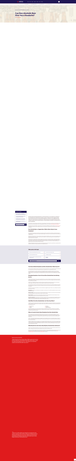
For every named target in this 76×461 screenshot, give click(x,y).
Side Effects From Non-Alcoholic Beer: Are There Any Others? (21, 221)
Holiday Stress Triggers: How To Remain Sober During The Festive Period (35, 257)
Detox (30, 1)
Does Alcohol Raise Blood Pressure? (33, 254)
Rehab (28, 1)
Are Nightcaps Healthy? (48, 254)
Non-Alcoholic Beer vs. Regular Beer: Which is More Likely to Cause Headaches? (21, 214)
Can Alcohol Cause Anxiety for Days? (50, 252)
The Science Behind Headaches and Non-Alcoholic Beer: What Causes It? (21, 216)
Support (32, 1)
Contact (42, 1)
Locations (35, 1)
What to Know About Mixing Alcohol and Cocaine (34, 252)
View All (47, 257)
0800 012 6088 (42, 331)
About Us (37, 1)
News (39, 1)
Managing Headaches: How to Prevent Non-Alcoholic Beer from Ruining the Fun (20, 219)
